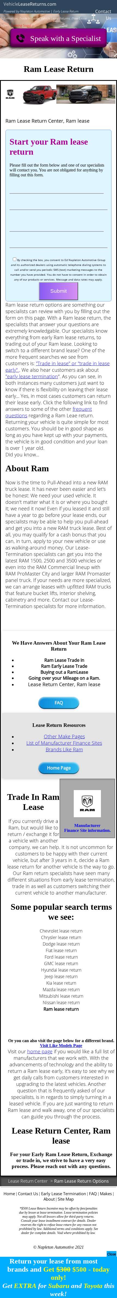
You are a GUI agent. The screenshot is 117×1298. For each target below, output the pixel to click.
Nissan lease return (61, 1003)
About (49, 1199)
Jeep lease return (61, 976)
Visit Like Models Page (61, 1045)
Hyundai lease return (61, 970)
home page (40, 1051)
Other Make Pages (64, 736)
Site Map (66, 1199)
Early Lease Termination (63, 1193)
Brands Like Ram (64, 749)
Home (9, 1193)
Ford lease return (61, 957)
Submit (58, 291)
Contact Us (28, 1193)
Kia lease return (61, 983)
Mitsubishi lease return (61, 996)
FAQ (93, 1193)
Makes (106, 1193)
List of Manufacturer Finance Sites (64, 743)
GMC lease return (61, 963)
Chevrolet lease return (61, 931)
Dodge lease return (61, 944)
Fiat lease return (61, 950)
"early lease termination (31, 376)
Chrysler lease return (61, 937)
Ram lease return (61, 1009)
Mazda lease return (61, 989)
